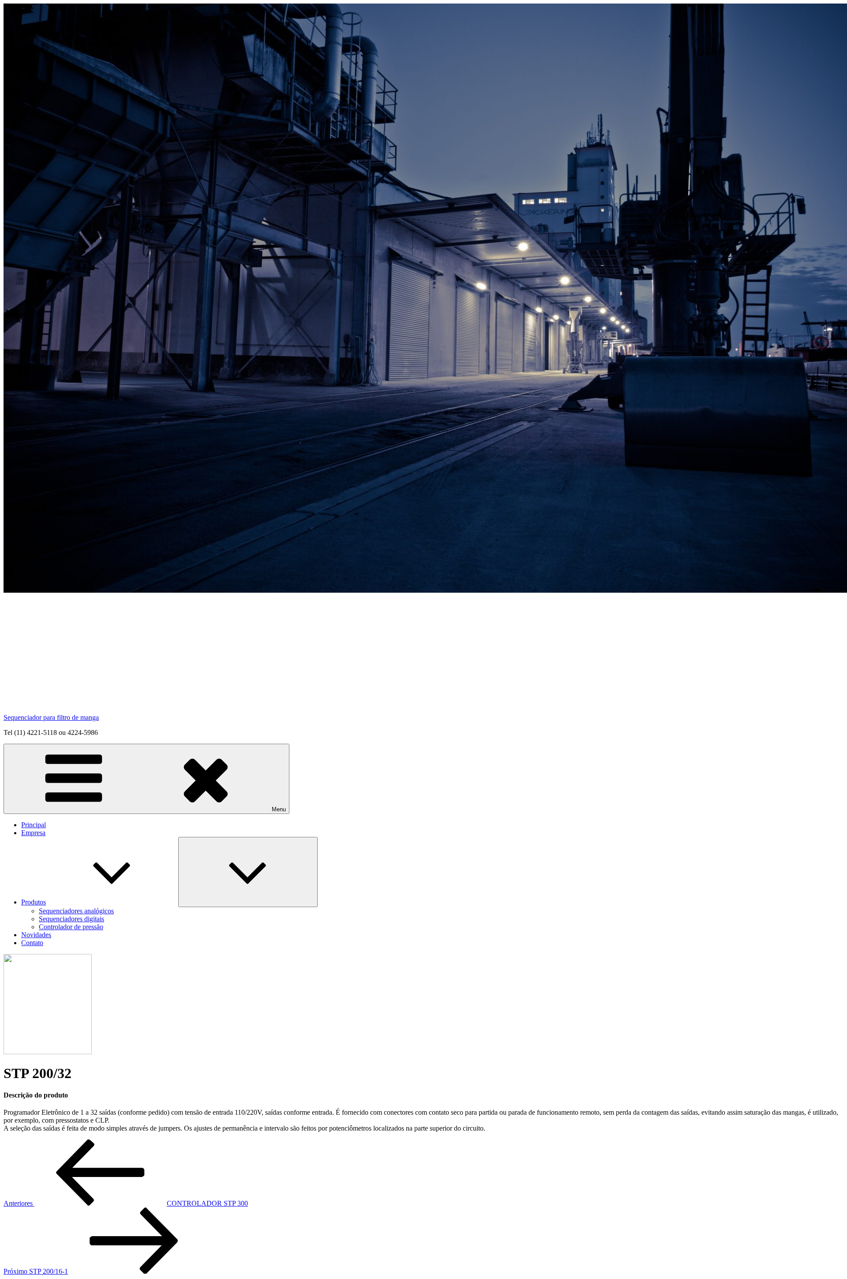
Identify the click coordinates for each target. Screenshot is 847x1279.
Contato (32, 942)
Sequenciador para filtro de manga (51, 717)
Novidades (36, 934)
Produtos (33, 902)
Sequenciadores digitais (71, 919)
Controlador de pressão (71, 927)
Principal (33, 825)
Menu (279, 809)
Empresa (33, 832)
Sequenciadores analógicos (76, 911)
